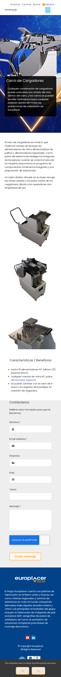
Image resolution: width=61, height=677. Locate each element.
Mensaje (15, 506)
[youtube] (27, 637)
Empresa (14, 455)
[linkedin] (33, 637)
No (38, 670)
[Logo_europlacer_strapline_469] (11, 10)
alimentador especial (23, 380)
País (11, 472)
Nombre (14, 422)
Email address (18, 439)
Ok (22, 670)
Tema (12, 489)
